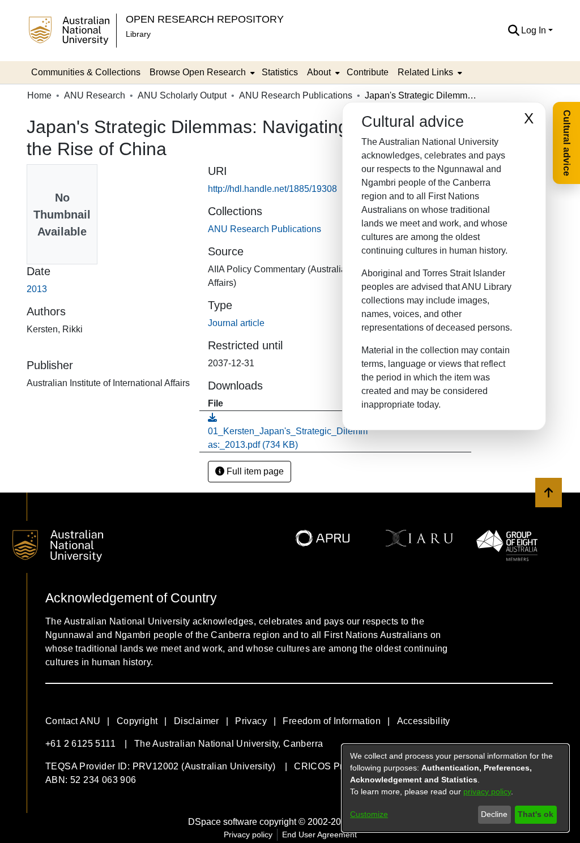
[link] (264, 229)
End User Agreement (319, 834)
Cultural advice (567, 143)
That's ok (535, 814)
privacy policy (487, 791)
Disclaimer (196, 721)
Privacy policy (248, 834)
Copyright (137, 721)
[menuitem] (201, 72)
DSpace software (222, 822)
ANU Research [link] (94, 95)
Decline (494, 814)
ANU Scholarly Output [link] (182, 95)
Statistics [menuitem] (280, 72)
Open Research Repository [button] (205, 19)
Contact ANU (72, 721)
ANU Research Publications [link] (295, 95)
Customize (369, 814)
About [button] (319, 72)
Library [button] (138, 33)
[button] (513, 30)
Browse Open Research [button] (198, 72)
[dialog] (455, 788)
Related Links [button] (425, 72)
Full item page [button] (254, 471)
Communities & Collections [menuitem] (85, 72)
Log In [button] (534, 30)
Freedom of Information (332, 721)
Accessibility (423, 721)
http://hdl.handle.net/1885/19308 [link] (272, 189)
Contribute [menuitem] (368, 72)
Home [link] (39, 95)
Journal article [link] (236, 323)
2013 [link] (37, 289)
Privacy (251, 721)
